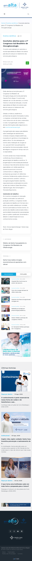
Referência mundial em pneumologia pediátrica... (19, 309)
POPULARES (23, 274)
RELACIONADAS (8, 274)
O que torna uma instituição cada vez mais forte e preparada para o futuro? (15, 485)
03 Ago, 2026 (16, 435)
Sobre (4, 552)
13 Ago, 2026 (18, 394)
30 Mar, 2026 (22, 324)
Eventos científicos (12, 23)
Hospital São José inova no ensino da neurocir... (19, 282)
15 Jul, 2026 (22, 288)
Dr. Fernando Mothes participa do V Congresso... (20, 327)
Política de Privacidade (9, 553)
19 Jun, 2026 (22, 306)
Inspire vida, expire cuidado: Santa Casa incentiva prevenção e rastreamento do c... (16, 441)
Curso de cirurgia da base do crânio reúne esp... (20, 291)
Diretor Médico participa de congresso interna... (19, 318)
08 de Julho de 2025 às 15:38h (8, 63)
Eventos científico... (16, 279)
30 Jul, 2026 (22, 279)
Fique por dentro (6, 394)
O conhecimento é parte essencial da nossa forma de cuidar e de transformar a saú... (15, 400)
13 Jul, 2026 (22, 297)
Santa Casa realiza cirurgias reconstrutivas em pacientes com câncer (14, 262)
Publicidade (11, 552)
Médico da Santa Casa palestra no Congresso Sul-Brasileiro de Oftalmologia (15, 245)
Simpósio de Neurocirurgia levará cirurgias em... (21, 300)
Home (3, 23)
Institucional (5, 435)
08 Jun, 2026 (22, 315)
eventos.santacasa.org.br (12, 127)
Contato (20, 553)
